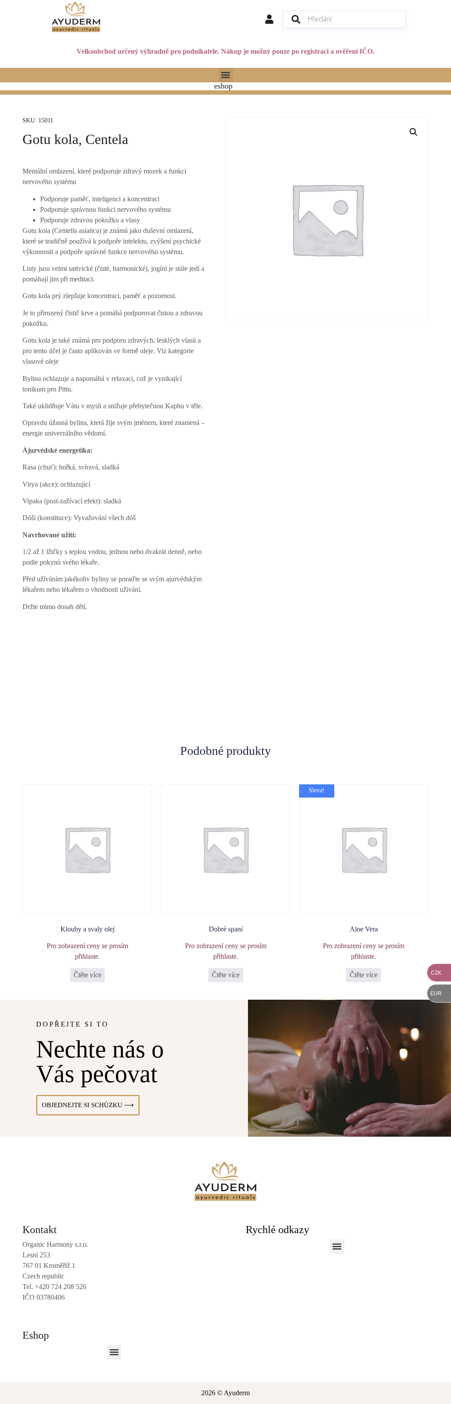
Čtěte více (87, 975)
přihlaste (86, 956)
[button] (225, 75)
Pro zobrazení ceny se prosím (87, 946)
